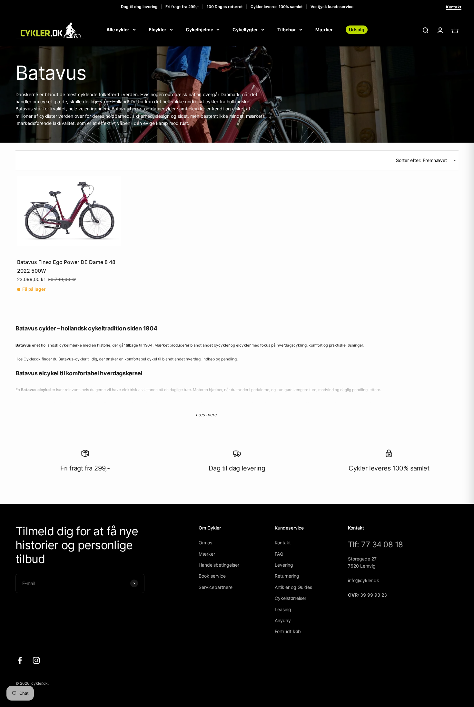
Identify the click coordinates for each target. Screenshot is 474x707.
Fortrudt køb (288, 631)
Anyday (283, 620)
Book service (212, 576)
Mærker (324, 29)
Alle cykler (117, 29)
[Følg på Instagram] (36, 660)
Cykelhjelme (199, 29)
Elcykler (157, 29)
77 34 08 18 (382, 544)
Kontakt (453, 7)
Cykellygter (245, 29)
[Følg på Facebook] (19, 660)
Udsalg (356, 29)
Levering (284, 565)
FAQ (279, 554)
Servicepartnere (215, 587)
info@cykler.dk (363, 580)
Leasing (283, 609)
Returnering (287, 576)
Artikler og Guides (293, 587)
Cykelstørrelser (290, 598)
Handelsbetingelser (219, 565)
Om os (205, 542)
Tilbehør (286, 29)
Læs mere (206, 414)
